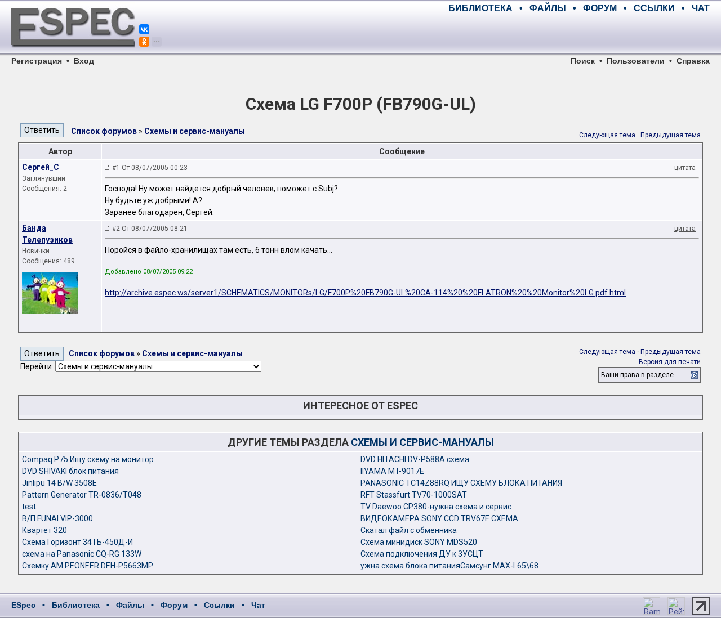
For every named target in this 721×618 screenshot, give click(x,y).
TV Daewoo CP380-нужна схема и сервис (435, 506)
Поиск (583, 60)
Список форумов (104, 131)
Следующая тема (607, 135)
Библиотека (76, 605)
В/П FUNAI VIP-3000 (57, 518)
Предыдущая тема (670, 135)
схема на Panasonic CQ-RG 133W (81, 553)
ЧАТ (701, 8)
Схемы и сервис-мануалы (194, 131)
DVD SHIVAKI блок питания (70, 471)
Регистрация (36, 60)
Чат (258, 605)
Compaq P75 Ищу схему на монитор (88, 459)
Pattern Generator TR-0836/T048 (81, 494)
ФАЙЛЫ (547, 8)
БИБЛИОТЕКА (480, 8)
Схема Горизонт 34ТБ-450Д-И (77, 542)
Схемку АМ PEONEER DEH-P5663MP (87, 565)
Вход (84, 60)
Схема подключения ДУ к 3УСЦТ (421, 553)
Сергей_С (40, 167)
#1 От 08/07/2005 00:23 (150, 168)
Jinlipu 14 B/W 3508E (59, 482)
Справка (693, 60)
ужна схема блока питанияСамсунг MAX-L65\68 (449, 565)
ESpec (23, 605)
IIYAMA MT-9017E (392, 471)
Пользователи (636, 60)
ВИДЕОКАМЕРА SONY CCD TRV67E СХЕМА (439, 518)
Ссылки (219, 605)
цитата (685, 168)
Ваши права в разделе (637, 375)
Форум (174, 605)
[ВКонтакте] (144, 29)
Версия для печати (670, 362)
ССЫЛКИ (654, 8)
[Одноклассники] (144, 42)
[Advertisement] (578, 34)
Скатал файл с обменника (408, 530)
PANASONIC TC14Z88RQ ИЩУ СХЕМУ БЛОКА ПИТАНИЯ (461, 482)
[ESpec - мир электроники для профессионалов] (73, 53)
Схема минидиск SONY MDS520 (418, 542)
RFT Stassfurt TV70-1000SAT (413, 494)
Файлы (130, 605)
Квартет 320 (44, 530)
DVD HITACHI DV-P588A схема (414, 459)
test (29, 506)
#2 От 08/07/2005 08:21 (150, 228)
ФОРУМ (600, 8)
